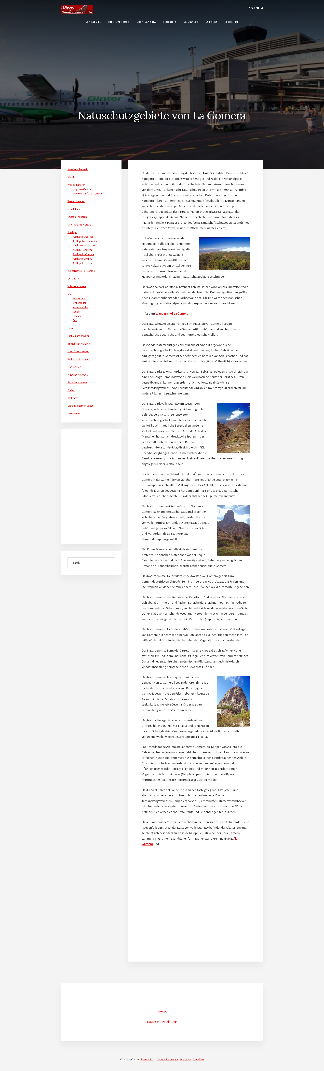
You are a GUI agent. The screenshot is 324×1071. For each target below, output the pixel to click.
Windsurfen (79, 298)
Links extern (74, 413)
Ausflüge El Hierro (82, 263)
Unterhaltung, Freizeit (79, 224)
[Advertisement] (162, 54)
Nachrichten (74, 367)
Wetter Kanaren (76, 201)
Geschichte (73, 278)
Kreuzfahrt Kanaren (78, 351)
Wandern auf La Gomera (171, 313)
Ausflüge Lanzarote (83, 236)
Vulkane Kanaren (77, 286)
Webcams (73, 398)
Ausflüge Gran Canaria (84, 245)
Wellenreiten (80, 303)
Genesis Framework (167, 1059)
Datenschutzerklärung (162, 1021)
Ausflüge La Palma (82, 258)
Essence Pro (147, 1059)
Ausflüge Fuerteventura (85, 241)
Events (71, 328)
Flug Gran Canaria (82, 189)
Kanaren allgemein (78, 169)
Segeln (76, 311)
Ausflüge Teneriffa (82, 250)
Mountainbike (80, 307)
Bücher (71, 390)
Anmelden (198, 1059)
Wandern (72, 177)
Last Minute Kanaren (79, 336)
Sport (70, 294)
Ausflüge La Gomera (83, 254)
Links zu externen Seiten (80, 405)
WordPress (185, 1059)
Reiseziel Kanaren (77, 217)
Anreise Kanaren (76, 185)
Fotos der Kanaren (77, 382)
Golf (75, 320)
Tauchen (77, 316)
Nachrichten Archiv (78, 374)
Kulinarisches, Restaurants (81, 271)
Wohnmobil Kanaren (79, 359)
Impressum (162, 1011)
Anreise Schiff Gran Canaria (87, 193)
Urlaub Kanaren (76, 209)
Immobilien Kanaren (79, 343)
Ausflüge (72, 232)
